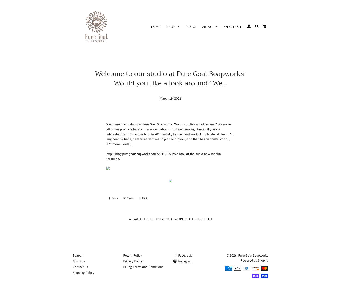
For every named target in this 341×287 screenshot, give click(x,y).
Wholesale (233, 27)
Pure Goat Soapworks (253, 255)
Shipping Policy (83, 272)
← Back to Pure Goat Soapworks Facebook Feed (170, 219)
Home (155, 27)
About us (79, 261)
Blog (191, 27)
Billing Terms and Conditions (143, 267)
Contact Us (80, 267)
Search (77, 255)
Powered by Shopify (254, 260)
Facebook (184, 255)
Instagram (185, 261)
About (208, 27)
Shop (171, 27)
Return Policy (132, 255)
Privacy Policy (133, 261)
